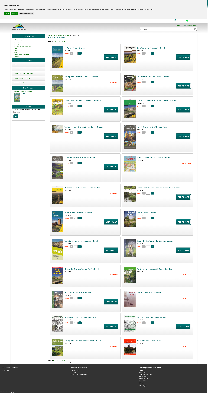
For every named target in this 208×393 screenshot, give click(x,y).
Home (161, 21)
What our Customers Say (20, 69)
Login (169, 21)
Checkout (193, 21)
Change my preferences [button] (26, 13)
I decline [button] (14, 13)
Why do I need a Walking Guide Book (23, 73)
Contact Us (189, 25)
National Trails (17, 42)
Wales (15, 48)
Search (194, 25)
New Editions (17, 56)
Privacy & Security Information (79, 374)
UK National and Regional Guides (22, 46)
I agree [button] (7, 13)
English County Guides (64, 35)
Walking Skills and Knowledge (21, 54)
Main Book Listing (52, 35)
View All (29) (62, 41)
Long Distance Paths (19, 41)
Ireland (15, 52)
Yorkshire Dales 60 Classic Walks (22, 91)
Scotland (16, 50)
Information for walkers (20, 82)
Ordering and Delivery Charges (22, 78)
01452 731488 (142, 372)
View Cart (180, 21)
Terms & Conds (181, 25)
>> (57, 41)
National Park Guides (19, 44)
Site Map (74, 372)
